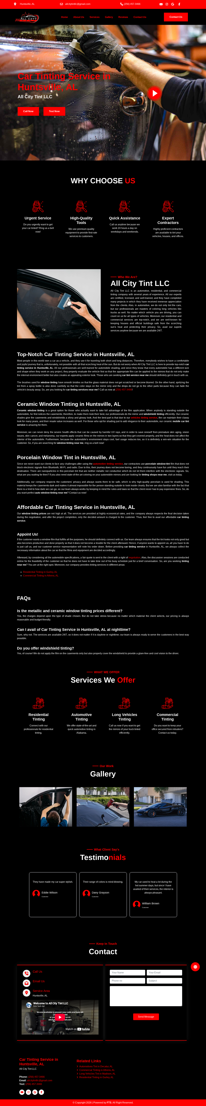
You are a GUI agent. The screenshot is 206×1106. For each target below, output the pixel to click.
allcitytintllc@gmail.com (39, 1080)
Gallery (109, 17)
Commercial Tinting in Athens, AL (41, 575)
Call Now (28, 111)
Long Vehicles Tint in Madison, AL (97, 1073)
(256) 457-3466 (124, 389)
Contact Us (139, 17)
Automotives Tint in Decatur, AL (95, 1066)
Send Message (146, 1016)
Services (95, 17)
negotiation (134, 557)
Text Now (54, 111)
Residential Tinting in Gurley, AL (40, 572)
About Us (78, 17)
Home (65, 17)
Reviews (123, 17)
